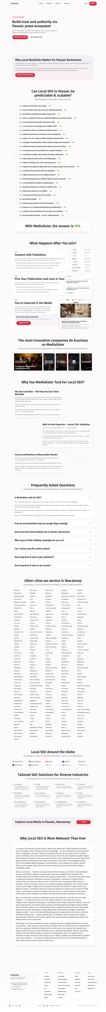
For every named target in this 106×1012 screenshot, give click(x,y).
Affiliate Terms (91, 988)
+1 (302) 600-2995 (16, 986)
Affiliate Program (48, 994)
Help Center (78, 982)
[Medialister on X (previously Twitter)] (13, 1006)
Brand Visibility (61, 988)
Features (46, 985)
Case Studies (61, 976)
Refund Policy (91, 985)
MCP (45, 988)
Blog (76, 988)
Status (76, 976)
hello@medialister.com (17, 989)
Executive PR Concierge (63, 985)
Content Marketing (62, 979)
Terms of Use (91, 976)
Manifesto (77, 979)
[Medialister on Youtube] (19, 1006)
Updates (46, 997)
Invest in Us (78, 991)
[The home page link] (15, 3)
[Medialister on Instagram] (16, 1006)
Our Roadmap (47, 991)
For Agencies (47, 979)
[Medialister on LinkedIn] (10, 1006)
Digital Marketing (62, 991)
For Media (46, 976)
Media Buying (61, 994)
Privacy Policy (91, 979)
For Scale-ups (47, 982)
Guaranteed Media (62, 982)
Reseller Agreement (92, 982)
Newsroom (77, 985)
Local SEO (60, 997)
